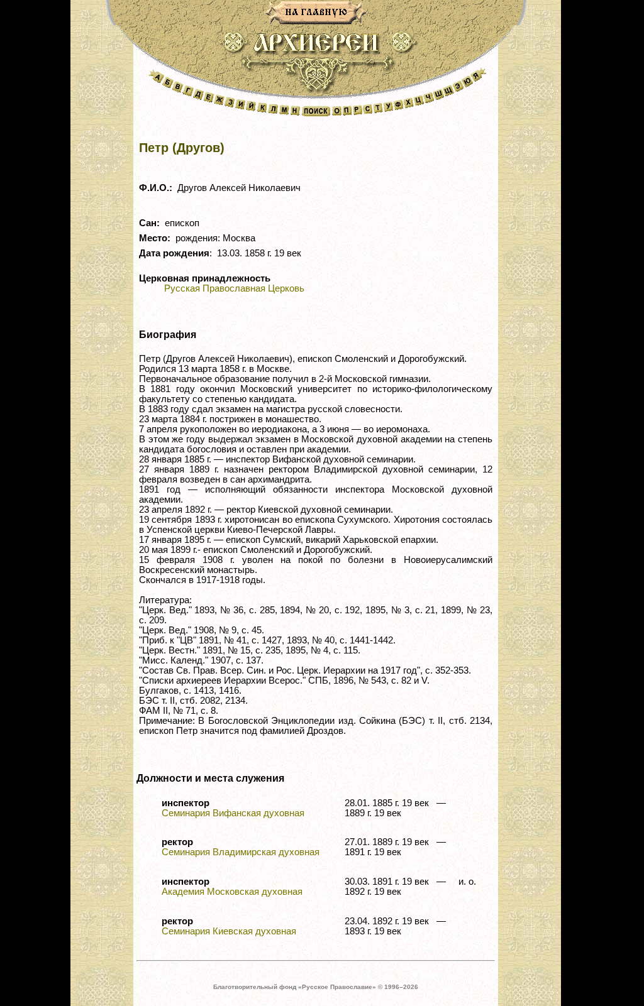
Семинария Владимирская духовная (240, 852)
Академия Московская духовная (232, 892)
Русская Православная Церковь (234, 288)
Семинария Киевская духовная (229, 931)
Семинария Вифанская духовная (233, 813)
